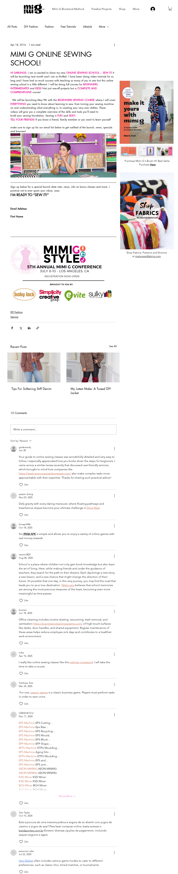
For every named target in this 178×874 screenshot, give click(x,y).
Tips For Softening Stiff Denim (31, 389)
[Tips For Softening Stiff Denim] (33, 367)
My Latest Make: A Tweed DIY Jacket (91, 391)
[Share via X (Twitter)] (20, 328)
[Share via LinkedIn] (29, 328)
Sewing (14, 316)
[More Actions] (114, 449)
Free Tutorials (68, 26)
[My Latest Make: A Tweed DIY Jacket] (93, 367)
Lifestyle (87, 26)
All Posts (12, 26)
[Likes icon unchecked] (21, 485)
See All (112, 346)
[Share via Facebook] (12, 328)
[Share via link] (37, 328)
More (102, 26)
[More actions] (114, 45)
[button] (170, 9)
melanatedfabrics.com (148, 256)
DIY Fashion (31, 26)
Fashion (49, 26)
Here (153, 164)
